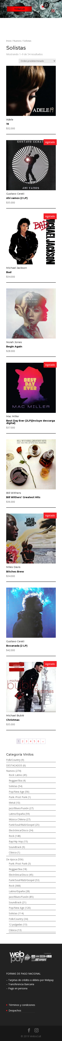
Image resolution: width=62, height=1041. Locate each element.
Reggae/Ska (15, 780)
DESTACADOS (14, 765)
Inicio (9, 40)
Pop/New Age (16, 791)
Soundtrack (15, 847)
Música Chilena (17, 819)
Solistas (13, 786)
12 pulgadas (15, 924)
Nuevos (17, 40)
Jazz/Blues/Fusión (19, 808)
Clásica (13, 852)
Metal (12, 802)
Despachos (15, 1010)
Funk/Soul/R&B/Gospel (21, 824)
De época (11, 859)
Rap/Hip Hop (16, 841)
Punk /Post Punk (18, 797)
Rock (11, 836)
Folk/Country (13, 759)
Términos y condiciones (22, 1005)
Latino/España (17, 813)
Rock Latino (15, 775)
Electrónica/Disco (18, 830)
